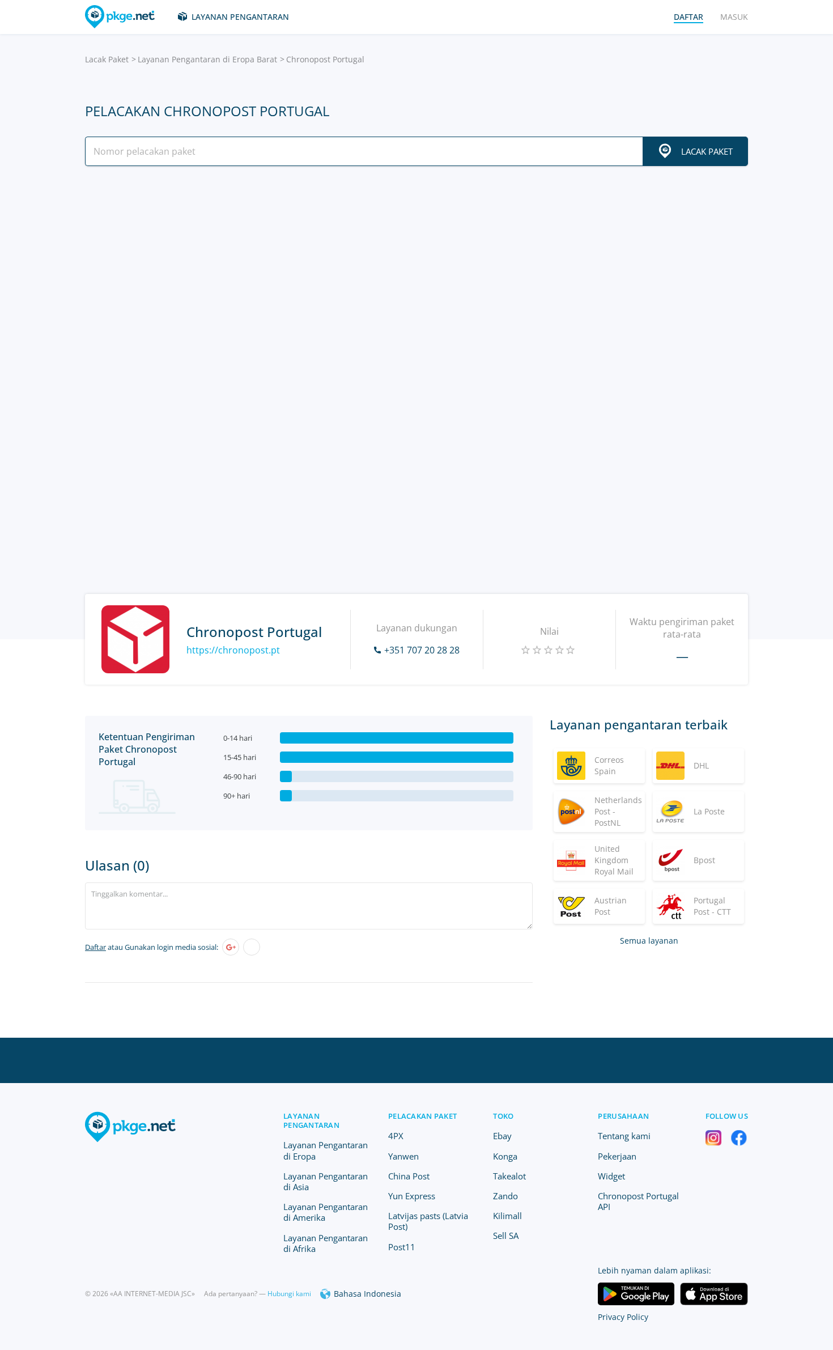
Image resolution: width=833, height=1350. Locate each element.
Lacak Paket (107, 59)
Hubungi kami (289, 1293)
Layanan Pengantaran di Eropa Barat (207, 59)
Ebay (502, 1135)
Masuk (734, 16)
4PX (395, 1135)
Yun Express (411, 1196)
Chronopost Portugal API (638, 1201)
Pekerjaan (617, 1156)
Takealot (509, 1176)
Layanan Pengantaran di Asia (325, 1181)
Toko (503, 1116)
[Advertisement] (416, 273)
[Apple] (251, 947)
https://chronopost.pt (233, 650)
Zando (505, 1196)
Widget (611, 1176)
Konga (505, 1156)
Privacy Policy (623, 1317)
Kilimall (507, 1215)
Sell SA (505, 1235)
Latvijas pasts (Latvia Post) (428, 1221)
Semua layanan (649, 940)
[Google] (230, 947)
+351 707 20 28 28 (422, 650)
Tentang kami (624, 1135)
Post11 (401, 1247)
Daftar (95, 947)
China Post (409, 1176)
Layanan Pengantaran (240, 16)
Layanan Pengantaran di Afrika (325, 1243)
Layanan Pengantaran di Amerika (325, 1212)
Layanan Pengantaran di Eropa (325, 1150)
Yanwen (403, 1156)
